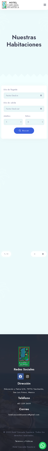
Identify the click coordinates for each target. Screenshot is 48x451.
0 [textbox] (28, 122)
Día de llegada (10, 89)
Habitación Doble (17, 227)
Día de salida (10, 102)
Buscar (25, 130)
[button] (35, 254)
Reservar (35, 244)
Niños (27, 116)
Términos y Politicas (24, 441)
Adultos (7, 116)
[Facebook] (20, 376)
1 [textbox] (6, 122)
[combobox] (13, 122)
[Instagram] (27, 376)
